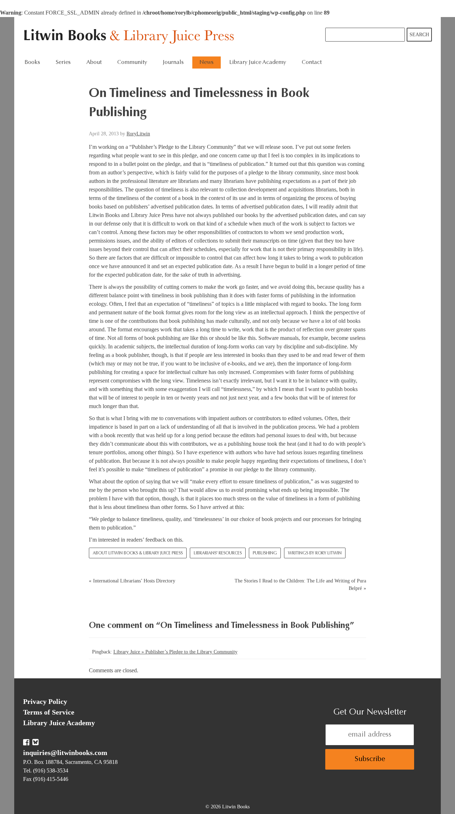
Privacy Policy (45, 701)
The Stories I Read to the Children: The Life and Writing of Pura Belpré (300, 584)
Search (419, 34)
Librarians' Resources (218, 553)
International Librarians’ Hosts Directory (134, 581)
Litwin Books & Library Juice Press (130, 37)
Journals (173, 62)
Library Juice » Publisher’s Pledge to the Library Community (175, 652)
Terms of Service (48, 712)
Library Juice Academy (257, 62)
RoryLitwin (138, 133)
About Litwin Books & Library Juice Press (138, 553)
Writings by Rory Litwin (315, 553)
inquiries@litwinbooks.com (65, 752)
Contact (312, 62)
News (206, 62)
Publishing (265, 553)
